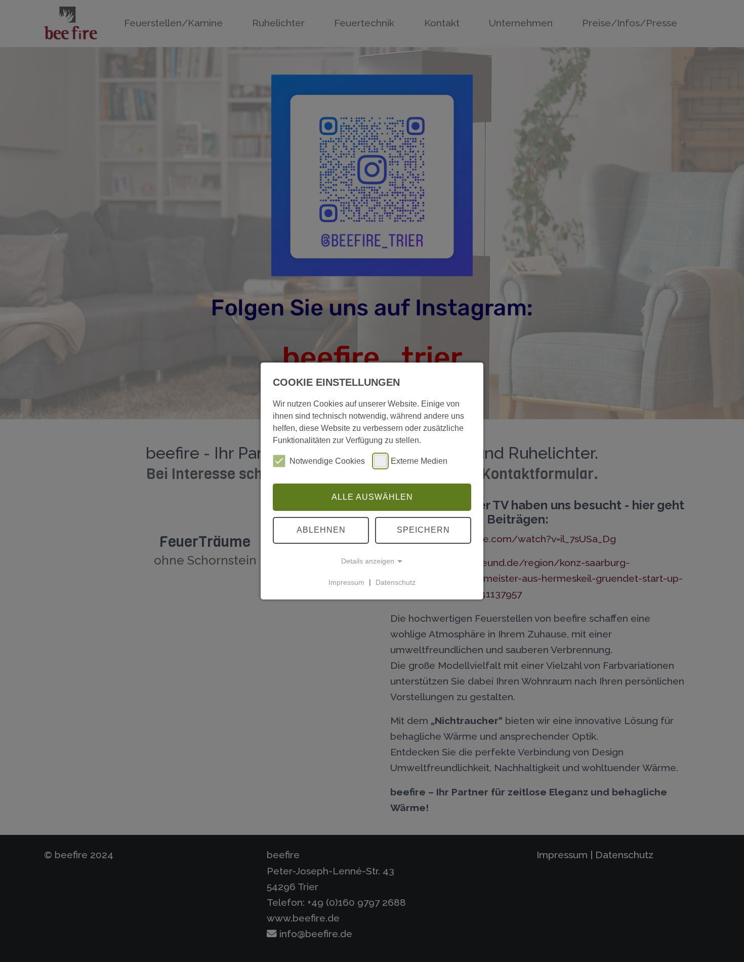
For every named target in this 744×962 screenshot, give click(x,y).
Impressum (346, 582)
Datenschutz (396, 582)
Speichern (423, 530)
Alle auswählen (372, 497)
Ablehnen (321, 530)
